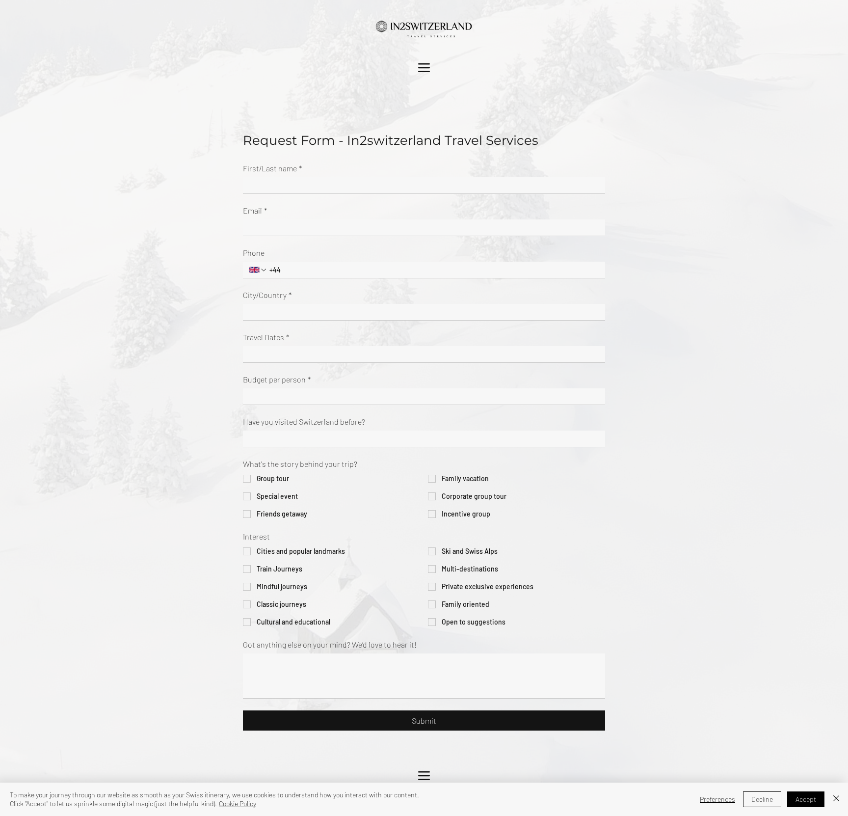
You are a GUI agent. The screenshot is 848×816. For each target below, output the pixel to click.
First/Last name (272, 168)
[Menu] (424, 68)
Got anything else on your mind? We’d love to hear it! (330, 644)
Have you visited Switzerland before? (304, 421)
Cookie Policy (237, 803)
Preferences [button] (717, 799)
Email (255, 210)
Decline (762, 799)
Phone (254, 252)
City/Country (267, 294)
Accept (805, 799)
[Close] (836, 799)
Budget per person (277, 379)
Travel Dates (266, 337)
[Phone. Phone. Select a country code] (258, 270)
